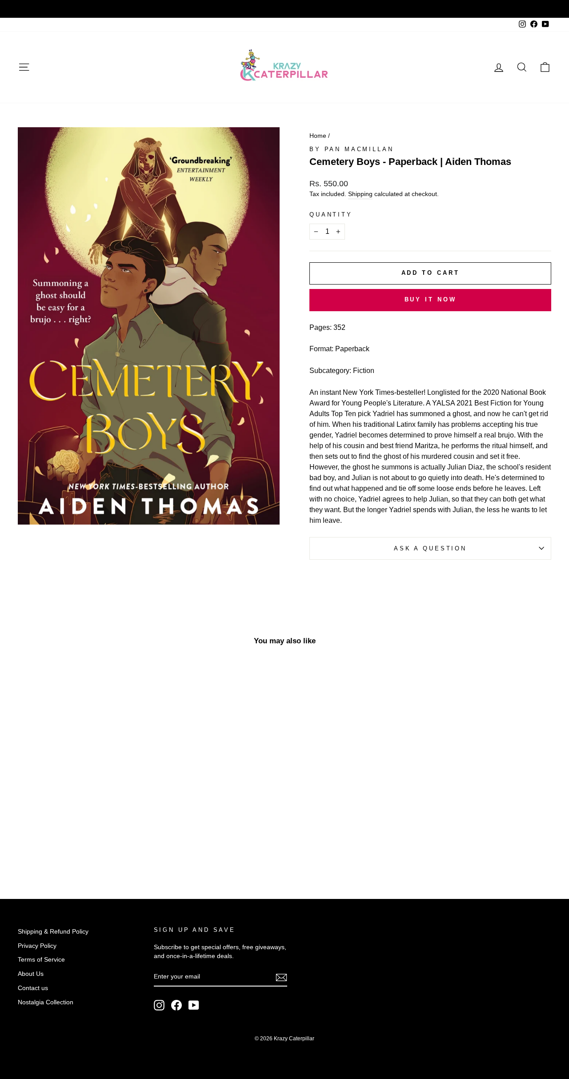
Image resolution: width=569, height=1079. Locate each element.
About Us (31, 974)
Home (317, 135)
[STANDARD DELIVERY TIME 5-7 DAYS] (284, 8)
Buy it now (431, 299)
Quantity (331, 214)
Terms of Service (41, 959)
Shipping (360, 194)
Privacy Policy (37, 946)
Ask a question (430, 548)
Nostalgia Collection (45, 1002)
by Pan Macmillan (351, 149)
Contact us (33, 988)
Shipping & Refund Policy (53, 931)
